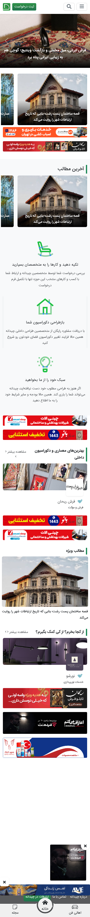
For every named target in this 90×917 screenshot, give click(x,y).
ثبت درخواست (24, 7)
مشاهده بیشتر (16, 452)
